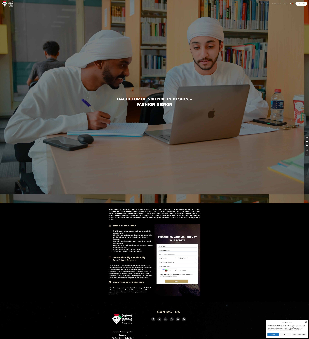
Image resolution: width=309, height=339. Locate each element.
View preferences (299, 334)
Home (262, 4)
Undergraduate (276, 4)
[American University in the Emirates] (7, 3)
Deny (285, 334)
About (268, 4)
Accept (273, 334)
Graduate (285, 4)
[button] (306, 322)
